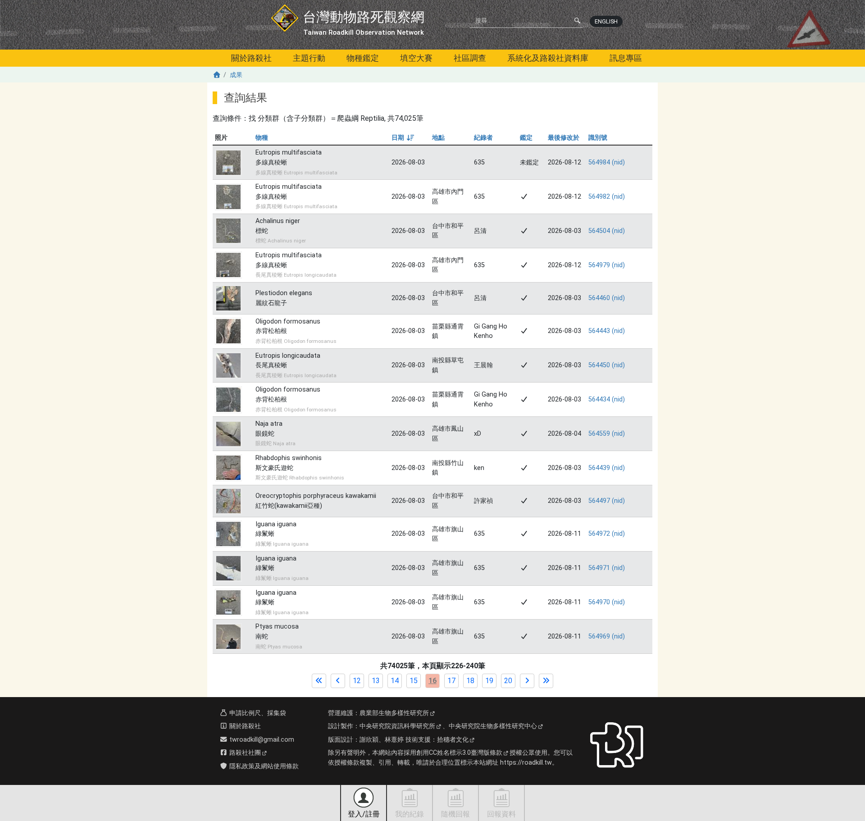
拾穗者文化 (453, 739)
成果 (236, 75)
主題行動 (309, 58)
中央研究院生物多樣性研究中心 (493, 726)
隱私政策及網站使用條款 (263, 766)
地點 (438, 137)
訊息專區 (626, 58)
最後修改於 (563, 137)
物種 (261, 137)
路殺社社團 (244, 753)
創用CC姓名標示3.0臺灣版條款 (459, 753)
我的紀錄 (409, 814)
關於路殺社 (251, 58)
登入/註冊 (364, 814)
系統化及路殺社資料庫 (547, 58)
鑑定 (526, 137)
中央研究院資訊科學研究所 (397, 726)
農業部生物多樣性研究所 (394, 713)
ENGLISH (606, 21)
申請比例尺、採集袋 (257, 713)
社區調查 (470, 58)
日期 (402, 137)
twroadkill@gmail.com (261, 739)
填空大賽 (416, 58)
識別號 (597, 137)
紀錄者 (483, 137)
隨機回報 (455, 814)
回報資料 (501, 814)
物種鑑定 (362, 58)
